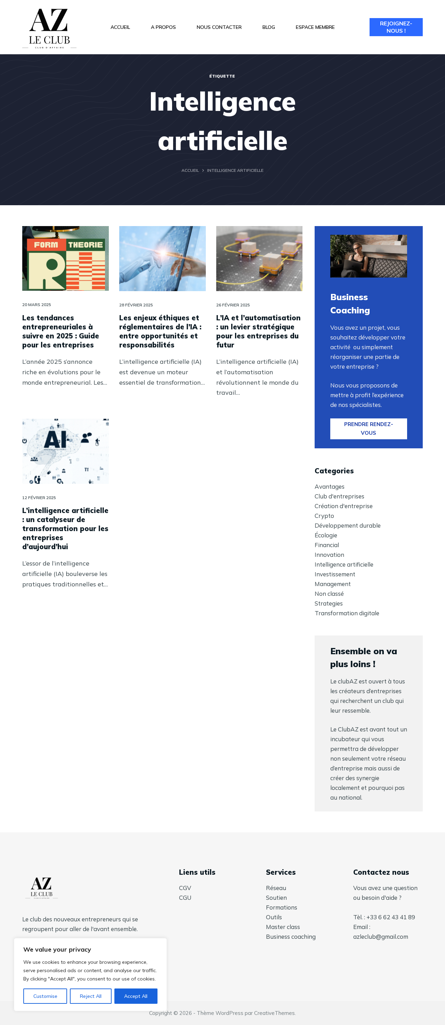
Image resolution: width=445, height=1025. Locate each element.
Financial (327, 544)
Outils (274, 917)
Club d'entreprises (339, 496)
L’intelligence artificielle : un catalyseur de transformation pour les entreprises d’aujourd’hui (65, 528)
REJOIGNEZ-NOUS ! (396, 27)
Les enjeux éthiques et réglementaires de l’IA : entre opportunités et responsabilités (160, 331)
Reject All (91, 996)
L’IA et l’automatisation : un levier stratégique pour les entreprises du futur (258, 331)
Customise (45, 996)
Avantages (330, 486)
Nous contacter (219, 27)
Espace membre (315, 27)
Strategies (329, 603)
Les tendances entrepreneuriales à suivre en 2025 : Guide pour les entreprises (60, 331)
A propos (163, 27)
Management (333, 583)
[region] (90, 974)
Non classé (329, 593)
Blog (268, 27)
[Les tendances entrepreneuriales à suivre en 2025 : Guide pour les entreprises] (65, 258)
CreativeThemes (274, 1013)
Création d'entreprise (344, 506)
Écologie (326, 535)
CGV (185, 887)
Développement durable (348, 525)
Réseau (276, 887)
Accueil (120, 27)
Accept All (135, 996)
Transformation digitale (347, 613)
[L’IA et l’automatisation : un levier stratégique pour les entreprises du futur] (259, 258)
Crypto (324, 515)
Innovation (329, 554)
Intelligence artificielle (344, 564)
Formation (280, 907)
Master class (283, 926)
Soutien (276, 897)
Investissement (335, 574)
